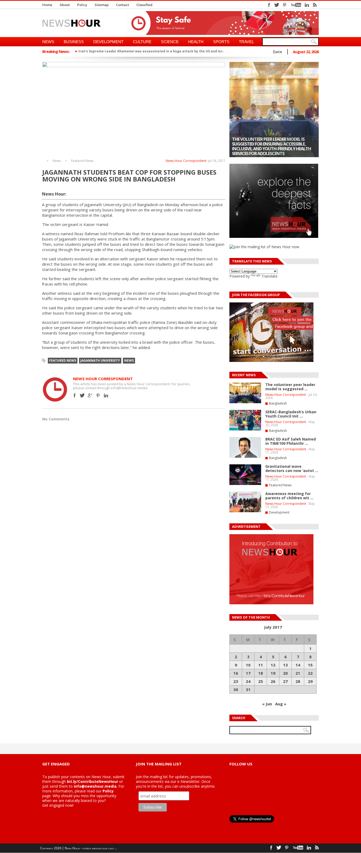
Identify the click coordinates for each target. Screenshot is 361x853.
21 (297, 673)
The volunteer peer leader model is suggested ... (290, 386)
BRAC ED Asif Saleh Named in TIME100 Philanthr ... (290, 441)
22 (310, 673)
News (48, 41)
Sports (221, 41)
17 (248, 673)
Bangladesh (278, 403)
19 (273, 673)
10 (248, 665)
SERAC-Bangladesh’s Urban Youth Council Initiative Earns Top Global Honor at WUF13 (270, 148)
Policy (82, 4)
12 (273, 665)
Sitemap (102, 4)
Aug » (280, 703)
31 (248, 689)
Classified (144, 4)
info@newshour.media (95, 786)
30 (235, 689)
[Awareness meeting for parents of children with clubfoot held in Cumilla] (245, 511)
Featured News (82, 160)
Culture (142, 41)
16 (235, 673)
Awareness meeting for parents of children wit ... (289, 495)
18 (260, 673)
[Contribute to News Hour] (271, 602)
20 (285, 673)
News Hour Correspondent (186, 160)
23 (235, 681)
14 (297, 665)
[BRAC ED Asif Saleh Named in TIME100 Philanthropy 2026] (245, 457)
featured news (62, 360)
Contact (122, 4)
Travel (246, 41)
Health (195, 41)
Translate (269, 276)
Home (47, 4)
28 (297, 681)
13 (285, 665)
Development (108, 41)
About (65, 4)
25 (260, 681)
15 (310, 665)
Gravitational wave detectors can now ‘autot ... (291, 468)
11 (260, 665)
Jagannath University (100, 360)
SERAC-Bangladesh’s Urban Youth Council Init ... (290, 414)
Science (170, 41)
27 (285, 681)
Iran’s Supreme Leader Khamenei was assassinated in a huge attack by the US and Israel (153, 51)
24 (248, 681)
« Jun (267, 703)
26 (273, 681)
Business (74, 41)
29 (310, 681)
